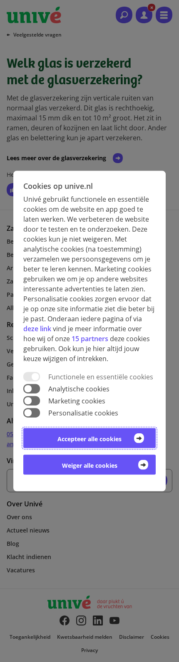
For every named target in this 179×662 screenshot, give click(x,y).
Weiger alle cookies (89, 465)
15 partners (90, 338)
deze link (37, 328)
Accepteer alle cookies (89, 439)
